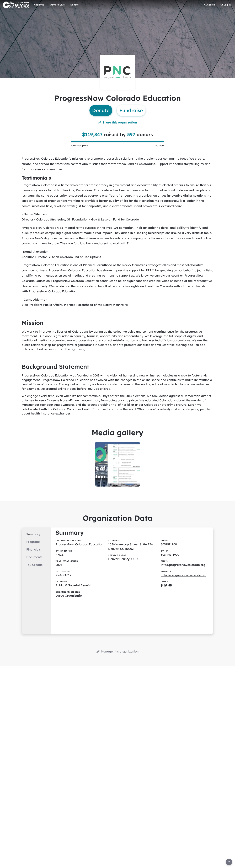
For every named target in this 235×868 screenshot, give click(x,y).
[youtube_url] (170, 585)
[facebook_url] (162, 585)
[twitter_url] (165, 585)
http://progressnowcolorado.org (183, 575)
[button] (117, 463)
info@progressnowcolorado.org (183, 565)
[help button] (229, 862)
